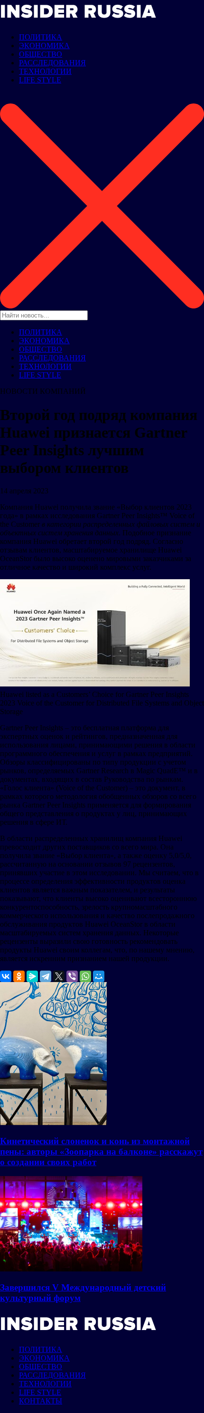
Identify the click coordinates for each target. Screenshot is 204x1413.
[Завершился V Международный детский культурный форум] (71, 1269)
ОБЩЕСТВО (40, 54)
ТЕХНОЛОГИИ (45, 71)
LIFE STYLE (40, 80)
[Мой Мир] (98, 976)
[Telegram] (45, 976)
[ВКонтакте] (5, 976)
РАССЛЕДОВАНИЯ (52, 63)
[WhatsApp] (85, 976)
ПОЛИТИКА (40, 37)
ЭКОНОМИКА (44, 45)
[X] (59, 976)
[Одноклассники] (19, 976)
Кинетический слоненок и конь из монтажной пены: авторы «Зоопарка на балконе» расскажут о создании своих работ (101, 1151)
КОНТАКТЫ (40, 1401)
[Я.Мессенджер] (32, 976)
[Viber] (72, 976)
